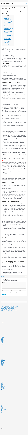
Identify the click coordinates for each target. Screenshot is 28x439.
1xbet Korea (2, 337)
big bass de (2, 362)
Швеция (2, 426)
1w (1, 321)
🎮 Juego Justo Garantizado (7, 42)
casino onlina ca (3, 369)
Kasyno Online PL (3, 381)
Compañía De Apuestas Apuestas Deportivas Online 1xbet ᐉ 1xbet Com (9, 307)
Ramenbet (2, 408)
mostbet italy (2, 387)
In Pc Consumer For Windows (7, 29)
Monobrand (2, 385)
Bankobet (2, 358)
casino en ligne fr (3, 368)
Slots (1, 412)
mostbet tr (2, 390)
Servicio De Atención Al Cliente (7, 41)
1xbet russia (2, 343)
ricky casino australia (3, 409)
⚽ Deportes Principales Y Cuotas (7, 39)
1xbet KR (2, 338)
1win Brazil (2, 323)
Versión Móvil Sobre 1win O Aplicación (8, 21)
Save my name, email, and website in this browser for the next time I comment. (11, 292)
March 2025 (2, 316)
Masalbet (2, 384)
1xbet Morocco (2, 340)
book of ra (2, 364)
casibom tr (2, 366)
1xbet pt (2, 341)
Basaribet (2, 359)
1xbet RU (2, 342)
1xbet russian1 (2, 345)
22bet (1, 346)
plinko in (2, 404)
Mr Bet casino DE (3, 391)
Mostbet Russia (3, 389)
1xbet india (2, 336)
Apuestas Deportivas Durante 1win (7, 19)
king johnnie (2, 382)
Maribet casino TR (3, 383)
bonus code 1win (3, 68)
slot (1, 411)
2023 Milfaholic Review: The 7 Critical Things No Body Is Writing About (9, 310)
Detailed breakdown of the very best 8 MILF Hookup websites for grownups (9, 306)
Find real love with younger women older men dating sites (7, 308)
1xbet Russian (2, 344)
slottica (2, 414)
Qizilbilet (2, 407)
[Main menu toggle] (26, 3)
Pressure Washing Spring (7, 3)
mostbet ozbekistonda (3, 388)
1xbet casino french (3, 335)
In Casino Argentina (6, 26)
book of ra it (2, 365)
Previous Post (2, 276)
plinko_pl (2, 406)
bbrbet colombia (3, 360)
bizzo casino (2, 363)
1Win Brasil (2, 322)
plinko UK (2, 405)
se (1, 410)
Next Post (26, 276)
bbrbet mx (2, 361)
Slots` (1, 413)
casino (2, 367)
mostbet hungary (3, 386)
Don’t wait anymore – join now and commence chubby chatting (8, 309)
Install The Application (6, 34)
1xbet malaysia (2, 339)
